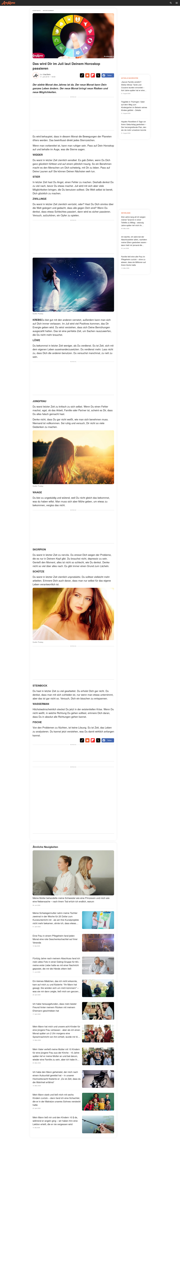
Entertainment (48, 10)
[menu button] (176, 3)
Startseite (37, 10)
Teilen (109, 75)
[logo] (8, 3)
